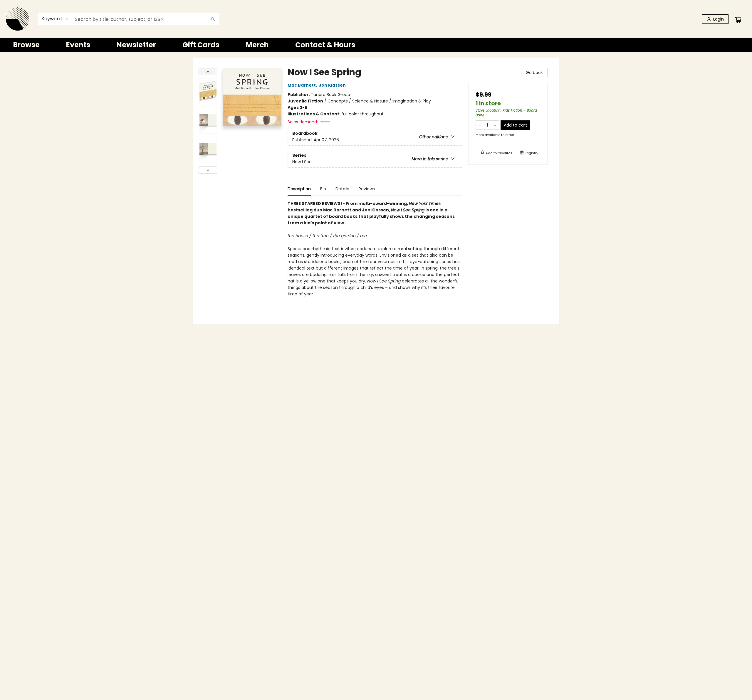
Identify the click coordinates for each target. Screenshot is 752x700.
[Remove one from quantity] (479, 125)
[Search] (213, 19)
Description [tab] (299, 189)
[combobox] (55, 18)
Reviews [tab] (367, 189)
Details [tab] (342, 189)
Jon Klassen (332, 85)
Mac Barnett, (303, 85)
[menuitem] (26, 45)
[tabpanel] (375, 255)
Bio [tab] (323, 189)
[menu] (376, 45)
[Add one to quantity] (495, 125)
